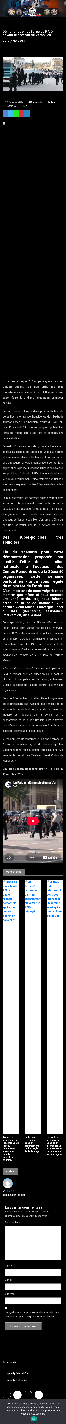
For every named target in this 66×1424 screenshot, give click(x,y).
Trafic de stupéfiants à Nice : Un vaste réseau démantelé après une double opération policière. (11, 1148)
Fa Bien (10, 1190)
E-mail (9, 1279)
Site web (9, 1294)
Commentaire (13, 1222)
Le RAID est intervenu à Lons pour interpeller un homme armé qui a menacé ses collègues (54, 1146)
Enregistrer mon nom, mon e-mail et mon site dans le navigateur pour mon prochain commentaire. (32, 1314)
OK (34, 1419)
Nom (8, 1265)
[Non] (61, 1411)
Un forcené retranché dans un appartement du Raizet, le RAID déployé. (32, 1144)
